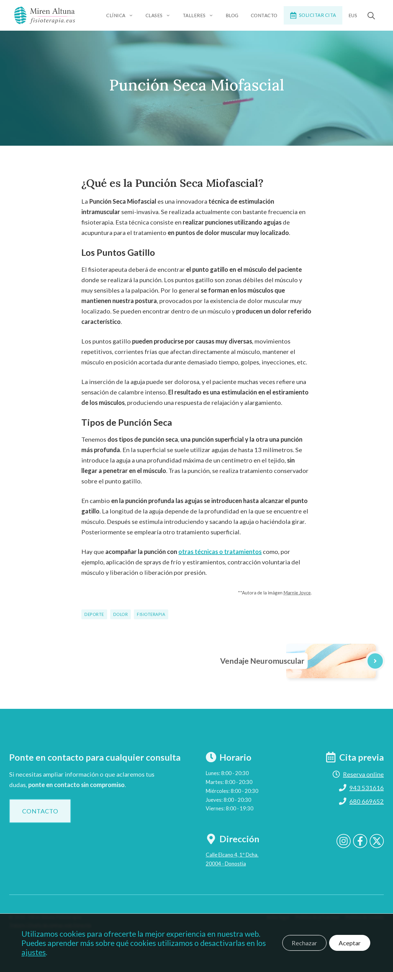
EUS (352, 15)
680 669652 (366, 801)
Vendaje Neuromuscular (262, 660)
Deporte (94, 614)
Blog (232, 15)
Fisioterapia (151, 614)
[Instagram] (344, 841)
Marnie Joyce (297, 592)
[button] (371, 15)
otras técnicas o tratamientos (220, 551)
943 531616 (366, 787)
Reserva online (363, 774)
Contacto (264, 15)
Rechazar (304, 943)
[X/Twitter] (377, 841)
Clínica (116, 15)
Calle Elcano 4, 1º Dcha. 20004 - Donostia (232, 859)
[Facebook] (360, 841)
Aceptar (350, 943)
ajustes (33, 952)
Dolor (120, 614)
